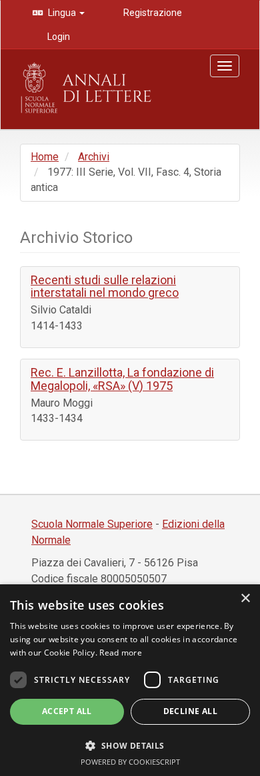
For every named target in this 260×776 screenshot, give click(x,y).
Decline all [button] (190, 711)
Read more (120, 652)
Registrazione (151, 12)
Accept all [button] (67, 711)
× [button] (245, 599)
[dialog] (130, 680)
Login (57, 36)
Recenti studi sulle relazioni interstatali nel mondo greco (105, 286)
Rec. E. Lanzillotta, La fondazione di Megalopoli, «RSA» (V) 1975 (122, 379)
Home (45, 156)
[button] (130, 745)
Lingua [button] (62, 12)
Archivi (93, 156)
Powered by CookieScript (130, 762)
